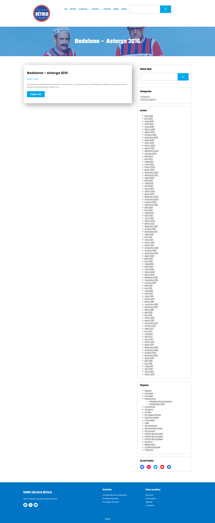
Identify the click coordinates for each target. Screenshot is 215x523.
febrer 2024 (150, 167)
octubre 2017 (150, 326)
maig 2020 (149, 264)
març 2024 (149, 164)
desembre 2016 (151, 347)
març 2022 (149, 218)
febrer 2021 (149, 242)
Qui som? (149, 441)
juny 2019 (148, 288)
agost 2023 (149, 178)
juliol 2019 (148, 285)
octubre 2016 (150, 352)
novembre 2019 (151, 280)
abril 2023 (149, 186)
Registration (150, 444)
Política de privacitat (154, 433)
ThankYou (149, 450)
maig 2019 (149, 291)
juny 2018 (148, 315)
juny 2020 (149, 261)
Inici (65, 9)
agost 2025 (149, 140)
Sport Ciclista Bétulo (37, 492)
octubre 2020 (150, 250)
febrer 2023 (150, 191)
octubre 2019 (150, 282)
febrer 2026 (150, 129)
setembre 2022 (151, 204)
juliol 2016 (149, 361)
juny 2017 (148, 331)
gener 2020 (150, 274)
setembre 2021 (151, 231)
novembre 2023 (151, 172)
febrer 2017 (150, 342)
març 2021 (149, 239)
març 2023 (149, 188)
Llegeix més (35, 94)
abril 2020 (149, 266)
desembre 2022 (151, 196)
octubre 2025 (150, 134)
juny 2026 (149, 118)
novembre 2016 (151, 350)
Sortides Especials (152, 447)
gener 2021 (149, 245)
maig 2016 (149, 366)
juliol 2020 (149, 258)
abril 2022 (149, 215)
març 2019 (149, 296)
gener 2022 (149, 223)
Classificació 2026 (157, 404)
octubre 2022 (150, 202)
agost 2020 (149, 256)
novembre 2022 (151, 199)
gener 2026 (150, 132)
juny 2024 (149, 159)
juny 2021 (148, 237)
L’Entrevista (150, 420)
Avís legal (149, 393)
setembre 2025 (151, 137)
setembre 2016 (151, 355)
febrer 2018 (150, 317)
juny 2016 (148, 363)
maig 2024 (149, 161)
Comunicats (150, 406)
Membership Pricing (153, 428)
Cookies (148, 412)
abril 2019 (149, 293)
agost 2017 (149, 328)
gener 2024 (150, 169)
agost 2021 (149, 234)
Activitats (107, 490)
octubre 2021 (150, 229)
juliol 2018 (149, 312)
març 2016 (149, 371)
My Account (150, 431)
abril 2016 (149, 369)
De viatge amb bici (153, 415)
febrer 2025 (150, 145)
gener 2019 (149, 301)
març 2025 (149, 143)
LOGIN (107, 519)
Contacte (149, 409)
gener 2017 (149, 344)
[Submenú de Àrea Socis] (100, 9)
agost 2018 (149, 309)
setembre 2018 (151, 307)
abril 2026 (149, 124)
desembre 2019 (151, 277)
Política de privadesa (154, 439)
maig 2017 (149, 334)
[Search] (183, 77)
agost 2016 (149, 358)
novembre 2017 (151, 323)
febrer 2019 (149, 299)
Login (147, 423)
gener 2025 (150, 148)
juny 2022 (149, 210)
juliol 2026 (149, 116)
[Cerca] (165, 9)
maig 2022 (149, 212)
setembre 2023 (151, 175)
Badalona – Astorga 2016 (47, 73)
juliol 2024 (149, 156)
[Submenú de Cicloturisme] (88, 9)
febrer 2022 (150, 221)
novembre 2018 (151, 304)
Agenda (148, 390)
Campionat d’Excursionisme (114, 495)
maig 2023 (149, 183)
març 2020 (149, 269)
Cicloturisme (150, 398)
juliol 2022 (149, 207)
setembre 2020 (151, 253)
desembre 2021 (151, 226)
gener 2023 (149, 194)
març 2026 (149, 126)
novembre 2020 (152, 247)
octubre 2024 (151, 153)
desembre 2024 (152, 151)
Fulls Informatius (152, 417)
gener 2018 (149, 320)
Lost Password (151, 425)
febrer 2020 (150, 272)
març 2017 (149, 339)
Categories (145, 97)
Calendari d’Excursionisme (160, 401)
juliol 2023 (149, 180)
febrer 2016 (150, 374)
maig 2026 (149, 121)
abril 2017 (149, 336)
